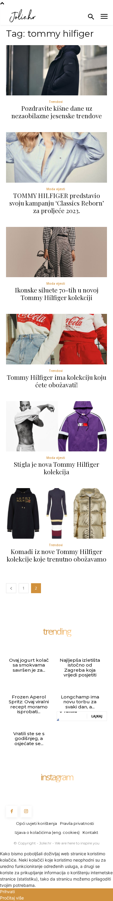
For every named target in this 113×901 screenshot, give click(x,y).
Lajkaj (96, 716)
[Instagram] (26, 811)
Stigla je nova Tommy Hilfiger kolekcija (56, 468)
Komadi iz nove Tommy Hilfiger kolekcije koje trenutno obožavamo (56, 555)
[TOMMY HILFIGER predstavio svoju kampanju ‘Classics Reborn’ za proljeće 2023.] (56, 157)
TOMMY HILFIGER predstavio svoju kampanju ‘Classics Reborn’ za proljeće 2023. (56, 203)
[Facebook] (11, 811)
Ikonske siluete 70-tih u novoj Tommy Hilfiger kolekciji (57, 294)
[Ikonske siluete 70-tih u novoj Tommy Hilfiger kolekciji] (56, 252)
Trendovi (56, 102)
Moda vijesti (55, 189)
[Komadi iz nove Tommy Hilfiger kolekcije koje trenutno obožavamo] (56, 513)
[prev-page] (11, 588)
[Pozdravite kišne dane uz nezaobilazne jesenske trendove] (56, 70)
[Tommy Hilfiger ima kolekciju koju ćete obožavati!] (56, 339)
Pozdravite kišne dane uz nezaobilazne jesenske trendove (56, 112)
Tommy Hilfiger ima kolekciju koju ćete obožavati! (56, 381)
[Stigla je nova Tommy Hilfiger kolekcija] (56, 426)
